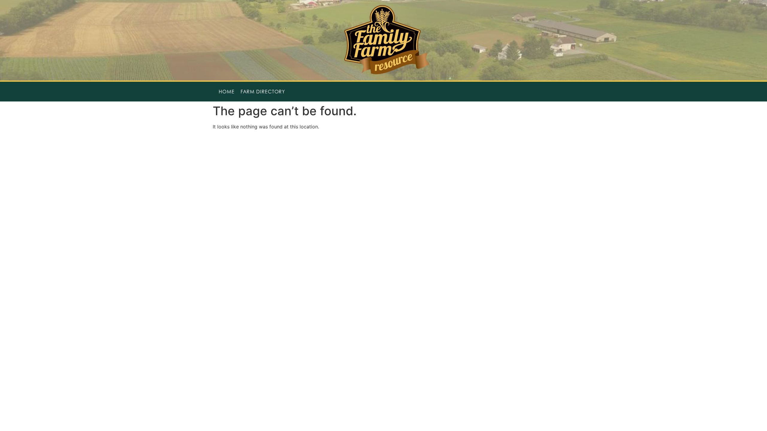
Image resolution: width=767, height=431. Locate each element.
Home (227, 92)
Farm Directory (263, 92)
